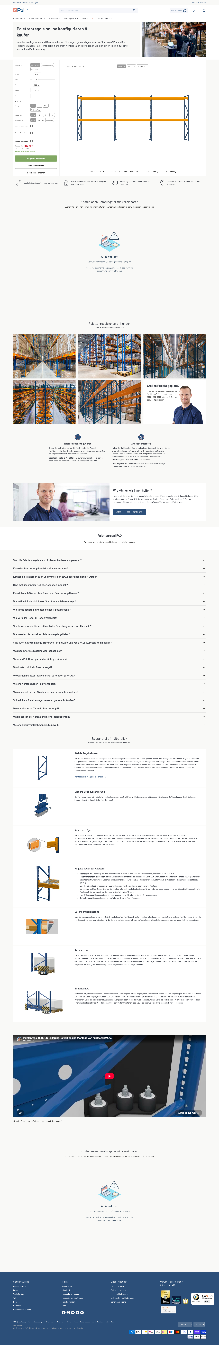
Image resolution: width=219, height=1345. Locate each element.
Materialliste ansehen (36, 172)
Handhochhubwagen (119, 1294)
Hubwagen (18, 18)
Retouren (17, 1305)
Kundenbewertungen (70, 1294)
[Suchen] (134, 10)
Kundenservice (19, 1286)
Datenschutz (109, 1322)
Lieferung (22, 1322)
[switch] (207, 1301)
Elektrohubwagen (118, 1290)
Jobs (64, 1305)
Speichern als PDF (73, 66)
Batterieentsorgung (87, 1322)
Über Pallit (66, 1290)
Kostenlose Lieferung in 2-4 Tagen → (26, 3)
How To (16, 1302)
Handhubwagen (117, 1286)
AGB (14, 1322)
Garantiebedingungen (35, 1322)
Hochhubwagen (36, 18)
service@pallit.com (121, 502)
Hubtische (54, 18)
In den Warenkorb (36, 165)
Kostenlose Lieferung (22, 1309)
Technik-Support (20, 1294)
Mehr (84, 18)
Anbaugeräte (70, 18)
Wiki (15, 1298)
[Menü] (212, 1294)
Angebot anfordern (36, 158)
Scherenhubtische (118, 1302)
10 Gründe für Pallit (199, 3)
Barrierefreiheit (72, 1322)
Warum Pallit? (104, 18)
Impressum (50, 1322)
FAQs (15, 1290)
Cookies (100, 1322)
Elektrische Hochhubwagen (122, 1298)
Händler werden (68, 1302)
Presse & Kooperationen (72, 1298)
